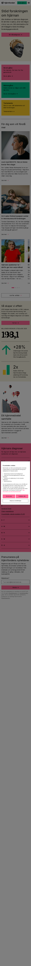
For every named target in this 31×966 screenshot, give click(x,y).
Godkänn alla (22, 496)
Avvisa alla (9, 496)
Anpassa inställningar (15, 500)
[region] (15, 483)
